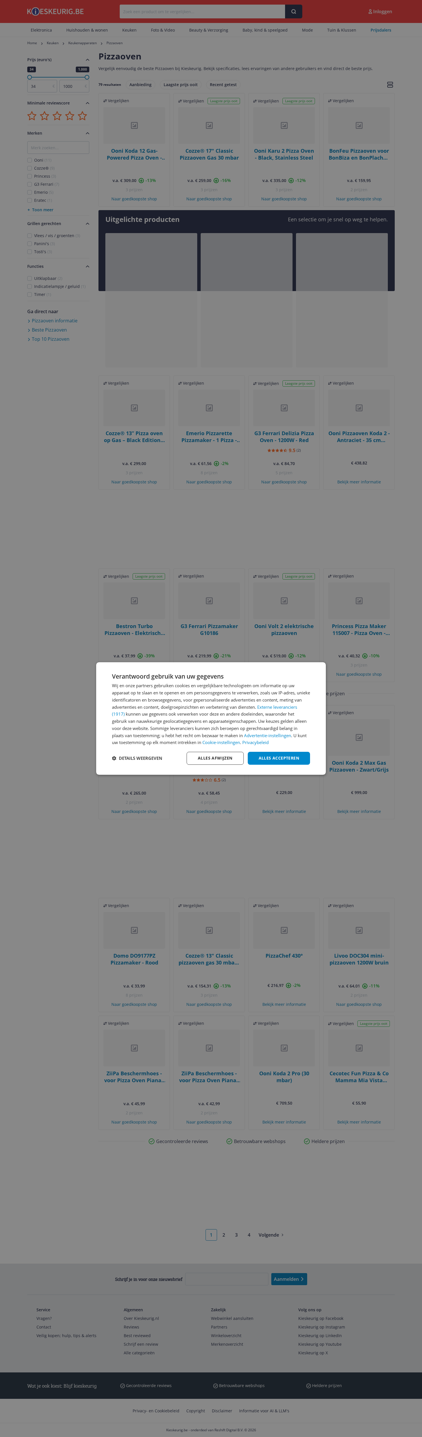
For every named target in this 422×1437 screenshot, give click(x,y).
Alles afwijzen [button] (215, 758)
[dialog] (211, 718)
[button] (137, 758)
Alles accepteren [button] (279, 758)
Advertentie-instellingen (267, 735)
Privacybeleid (255, 742)
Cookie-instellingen (221, 742)
